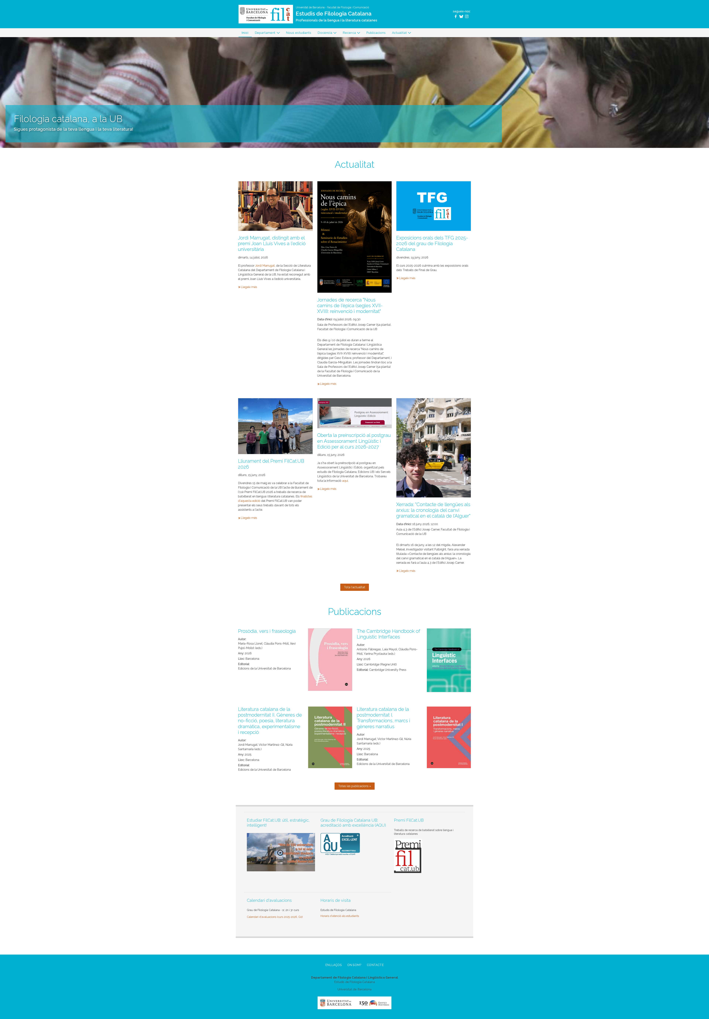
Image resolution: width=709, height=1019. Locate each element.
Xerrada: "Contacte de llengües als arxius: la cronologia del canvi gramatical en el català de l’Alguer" (433, 510)
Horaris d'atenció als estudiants (340, 915)
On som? (354, 965)
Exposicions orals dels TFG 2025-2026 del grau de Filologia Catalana (432, 243)
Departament (264, 34)
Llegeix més (249, 287)
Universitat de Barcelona (310, 7)
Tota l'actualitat (354, 587)
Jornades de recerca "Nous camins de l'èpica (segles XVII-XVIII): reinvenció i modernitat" (350, 305)
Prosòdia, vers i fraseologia (267, 631)
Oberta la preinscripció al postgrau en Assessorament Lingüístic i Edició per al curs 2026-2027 (354, 440)
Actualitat (398, 34)
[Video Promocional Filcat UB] (281, 851)
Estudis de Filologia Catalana (333, 13)
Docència (323, 34)
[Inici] (266, 14)
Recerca (348, 34)
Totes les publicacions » (354, 786)
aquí (345, 480)
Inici (245, 33)
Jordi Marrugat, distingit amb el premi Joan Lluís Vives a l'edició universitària (272, 243)
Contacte (375, 965)
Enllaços (333, 965)
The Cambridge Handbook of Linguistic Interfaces (388, 634)
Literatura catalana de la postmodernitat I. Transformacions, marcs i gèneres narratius (383, 717)
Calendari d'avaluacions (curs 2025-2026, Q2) (275, 916)
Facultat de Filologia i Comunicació (348, 7)
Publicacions (376, 33)
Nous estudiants (298, 33)
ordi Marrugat (265, 265)
